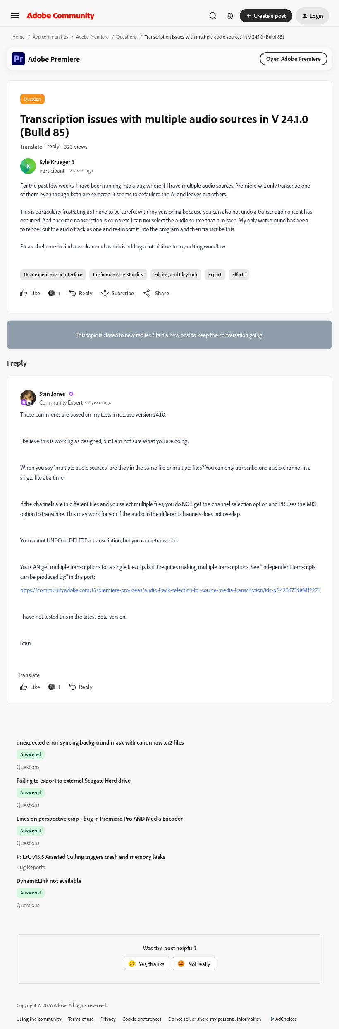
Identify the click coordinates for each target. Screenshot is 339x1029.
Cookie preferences (142, 1019)
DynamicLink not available (49, 880)
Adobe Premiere (92, 37)
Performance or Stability (118, 274)
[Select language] (229, 15)
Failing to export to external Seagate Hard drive (74, 780)
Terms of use (81, 1019)
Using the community (39, 1019)
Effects (239, 274)
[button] (15, 18)
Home (18, 37)
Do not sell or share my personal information (214, 1019)
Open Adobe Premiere (293, 58)
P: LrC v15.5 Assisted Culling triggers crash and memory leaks (91, 856)
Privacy (108, 1019)
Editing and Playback (176, 274)
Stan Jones (52, 393)
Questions (127, 37)
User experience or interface (53, 274)
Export (215, 274)
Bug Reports (31, 866)
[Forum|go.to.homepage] (60, 15)
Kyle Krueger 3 (56, 161)
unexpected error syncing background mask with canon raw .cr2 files (100, 742)
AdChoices (286, 1019)
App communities (50, 37)
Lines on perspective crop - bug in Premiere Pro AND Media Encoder (100, 818)
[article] (169, 541)
